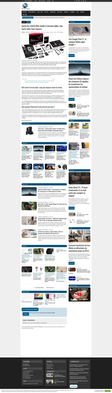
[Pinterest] (85, 1)
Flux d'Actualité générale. (28, 371)
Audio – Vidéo (40, 12)
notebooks (35, 301)
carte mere (43, 32)
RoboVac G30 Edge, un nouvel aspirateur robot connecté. (50, 259)
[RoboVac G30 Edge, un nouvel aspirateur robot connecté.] (50, 253)
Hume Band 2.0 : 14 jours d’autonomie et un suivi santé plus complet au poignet (78, 191)
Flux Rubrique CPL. (27, 376)
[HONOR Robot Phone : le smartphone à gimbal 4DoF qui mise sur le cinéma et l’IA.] (50, 150)
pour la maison (36, 257)
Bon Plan (35, 300)
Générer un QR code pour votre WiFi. (30, 383)
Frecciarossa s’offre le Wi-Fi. (27, 301)
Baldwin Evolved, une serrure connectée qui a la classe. (27, 275)
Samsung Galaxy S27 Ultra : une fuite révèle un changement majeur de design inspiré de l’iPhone (61, 157)
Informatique (52, 12)
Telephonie (24, 12)
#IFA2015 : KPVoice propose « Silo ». (61, 251)
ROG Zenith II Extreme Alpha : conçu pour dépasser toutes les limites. (39, 80)
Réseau (71, 228)
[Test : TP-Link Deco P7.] (61, 271)
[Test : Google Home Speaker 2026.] (49, 382)
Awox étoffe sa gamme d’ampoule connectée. (37, 278)
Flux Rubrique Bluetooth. (28, 375)
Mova (73, 152)
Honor (38, 153)
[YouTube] (83, 1)
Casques (35, 153)
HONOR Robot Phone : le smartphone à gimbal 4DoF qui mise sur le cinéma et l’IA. (49, 157)
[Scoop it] (89, 1)
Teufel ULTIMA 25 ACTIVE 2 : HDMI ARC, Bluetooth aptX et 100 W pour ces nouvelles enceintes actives (52, 219)
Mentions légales (50, 368)
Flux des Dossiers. (26, 372)
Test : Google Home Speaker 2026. (59, 382)
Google (38, 171)
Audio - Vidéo (35, 152)
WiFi (58, 32)
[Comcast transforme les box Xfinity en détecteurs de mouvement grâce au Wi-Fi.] (79, 241)
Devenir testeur (26, 365)
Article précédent (40, 287)
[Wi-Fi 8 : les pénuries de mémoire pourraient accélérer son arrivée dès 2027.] (72, 279)
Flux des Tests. (26, 373)
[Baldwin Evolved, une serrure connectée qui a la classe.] (27, 271)
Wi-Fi (55, 32)
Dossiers (82, 12)
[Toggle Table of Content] (52, 79)
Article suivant (49, 287)
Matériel (70, 152)
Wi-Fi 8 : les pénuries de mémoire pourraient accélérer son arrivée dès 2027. (83, 280)
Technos (35, 0)
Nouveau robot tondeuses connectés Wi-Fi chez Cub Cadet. (37, 260)
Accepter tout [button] (107, 390)
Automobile (72, 12)
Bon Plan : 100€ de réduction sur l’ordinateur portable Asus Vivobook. (38, 304)
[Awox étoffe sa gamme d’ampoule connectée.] (38, 271)
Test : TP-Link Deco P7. (60, 281)
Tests (77, 12)
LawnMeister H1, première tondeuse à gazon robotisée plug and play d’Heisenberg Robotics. (50, 279)
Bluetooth (41, 152)
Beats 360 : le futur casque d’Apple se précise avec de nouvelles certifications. (52, 205)
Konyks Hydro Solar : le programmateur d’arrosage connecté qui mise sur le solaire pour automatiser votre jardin (85, 136)
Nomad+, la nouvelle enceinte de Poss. (50, 303)
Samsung (27, 153)
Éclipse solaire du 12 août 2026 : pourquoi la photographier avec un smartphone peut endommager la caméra (49, 174)
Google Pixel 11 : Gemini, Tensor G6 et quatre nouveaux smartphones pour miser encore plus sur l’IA (38, 175)
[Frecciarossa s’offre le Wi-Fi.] (27, 298)
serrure (23, 258)
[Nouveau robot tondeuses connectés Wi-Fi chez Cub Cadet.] (38, 253)
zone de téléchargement (28, 0)
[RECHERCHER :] (84, 17)
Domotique (66, 12)
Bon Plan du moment (26, 123)
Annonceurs (49, 366)
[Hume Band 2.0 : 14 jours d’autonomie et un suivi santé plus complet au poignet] (79, 183)
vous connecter (31, 323)
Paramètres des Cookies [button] (99, 390)
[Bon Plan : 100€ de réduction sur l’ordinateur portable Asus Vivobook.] (38, 298)
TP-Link (63, 278)
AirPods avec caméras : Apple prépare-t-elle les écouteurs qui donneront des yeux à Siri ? (50, 232)
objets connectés (31, 12)
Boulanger (48, 0)
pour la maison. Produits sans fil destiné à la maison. (27, 256)
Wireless (61, 32)
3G (36, 256)
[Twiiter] (77, 1)
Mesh (37, 275)
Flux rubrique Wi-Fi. (27, 378)
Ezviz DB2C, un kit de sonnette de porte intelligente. (25, 261)
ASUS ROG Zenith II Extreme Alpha (33, 32)
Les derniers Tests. (50, 371)
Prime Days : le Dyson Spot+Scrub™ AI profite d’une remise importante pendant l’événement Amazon (51, 130)
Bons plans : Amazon (42, 0)
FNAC (53, 0)
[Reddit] (81, 1)
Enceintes (47, 301)
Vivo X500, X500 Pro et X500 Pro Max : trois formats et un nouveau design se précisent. (26, 174)
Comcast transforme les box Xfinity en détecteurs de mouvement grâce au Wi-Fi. (79, 248)
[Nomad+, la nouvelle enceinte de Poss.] (50, 298)
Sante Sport (59, 12)
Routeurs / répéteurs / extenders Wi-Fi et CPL (61, 277)
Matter (84, 150)
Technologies (76, 157)
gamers (47, 32)
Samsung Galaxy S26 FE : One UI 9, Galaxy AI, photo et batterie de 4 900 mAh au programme (27, 157)
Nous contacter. (50, 364)
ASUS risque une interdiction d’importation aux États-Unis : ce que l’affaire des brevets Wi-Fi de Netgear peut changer (79, 271)
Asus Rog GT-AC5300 (52, 101)
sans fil (51, 32)
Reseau (57, 276)
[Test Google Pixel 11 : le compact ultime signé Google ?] (79, 35)
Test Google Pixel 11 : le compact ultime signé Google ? (77, 41)
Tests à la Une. (72, 22)
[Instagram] (79, 1)
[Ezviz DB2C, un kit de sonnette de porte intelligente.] (27, 253)
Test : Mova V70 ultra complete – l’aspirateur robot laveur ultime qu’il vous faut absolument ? (74, 162)
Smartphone (25, 143)
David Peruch (28, 60)
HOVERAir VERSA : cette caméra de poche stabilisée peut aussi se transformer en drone (83, 222)
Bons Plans (25, 14)
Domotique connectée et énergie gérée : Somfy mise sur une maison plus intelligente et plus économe (74, 133)
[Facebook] (75, 1)
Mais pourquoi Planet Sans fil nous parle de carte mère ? (36, 82)
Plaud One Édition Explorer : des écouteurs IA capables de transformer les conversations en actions (38, 157)
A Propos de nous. (50, 365)
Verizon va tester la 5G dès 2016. (61, 297)
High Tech (46, 12)
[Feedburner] (87, 1)
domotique (25, 246)
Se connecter (26, 364)
